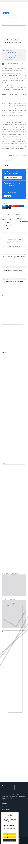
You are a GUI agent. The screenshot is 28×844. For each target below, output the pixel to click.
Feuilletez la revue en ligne (11, 16)
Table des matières (7, 50)
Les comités (4, 806)
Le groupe (4, 803)
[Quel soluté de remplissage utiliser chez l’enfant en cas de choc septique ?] (14, 253)
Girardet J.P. (6, 46)
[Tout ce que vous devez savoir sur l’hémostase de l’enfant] (14, 278)
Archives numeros (10, 574)
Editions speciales (9, 599)
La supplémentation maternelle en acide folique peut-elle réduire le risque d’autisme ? (15, 55)
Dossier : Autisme (22, 46)
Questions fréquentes (7, 809)
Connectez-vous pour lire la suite (13, 177)
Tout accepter (9, 834)
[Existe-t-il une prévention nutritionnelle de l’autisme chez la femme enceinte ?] (14, 30)
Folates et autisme (11, 52)
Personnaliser (9, 840)
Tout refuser (9, 837)
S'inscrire (7, 196)
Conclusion (9, 59)
